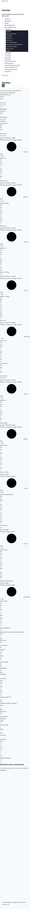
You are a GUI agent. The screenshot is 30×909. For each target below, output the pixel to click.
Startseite (7, 19)
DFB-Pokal (8, 59)
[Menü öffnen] (3, 85)
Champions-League (10, 61)
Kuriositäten (8, 31)
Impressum (8, 71)
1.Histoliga (8, 53)
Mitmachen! (8, 21)
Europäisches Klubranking (11, 46)
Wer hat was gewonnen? (11, 33)
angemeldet (9, 768)
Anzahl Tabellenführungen (11, 42)
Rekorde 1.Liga (9, 38)
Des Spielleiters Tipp (10, 27)
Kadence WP (5, 904)
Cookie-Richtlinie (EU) (11, 67)
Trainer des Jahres (10, 48)
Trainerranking (9, 35)
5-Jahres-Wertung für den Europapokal (14, 44)
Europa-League (9, 63)
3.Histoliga (8, 57)
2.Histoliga (8, 55)
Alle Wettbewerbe (10, 25)
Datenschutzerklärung (11, 69)
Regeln (7, 23)
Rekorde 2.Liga (9, 40)
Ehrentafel (8, 50)
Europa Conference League (12, 65)
